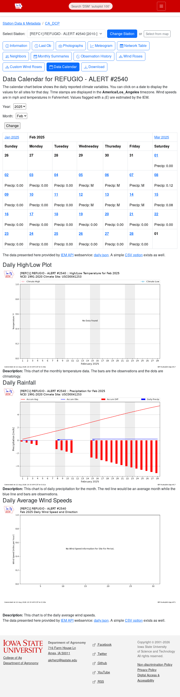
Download (96, 66)
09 (7, 194)
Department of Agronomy (20, 663)
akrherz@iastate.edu (62, 660)
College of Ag (12, 657)
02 (7, 174)
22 (156, 213)
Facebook (104, 644)
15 (156, 194)
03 (31, 174)
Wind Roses (132, 56)
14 (131, 194)
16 (7, 213)
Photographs (73, 45)
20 (107, 213)
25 (56, 233)
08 (156, 174)
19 (81, 213)
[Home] (18, 5)
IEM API (67, 254)
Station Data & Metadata (22, 23)
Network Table (135, 45)
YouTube (103, 672)
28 (131, 233)
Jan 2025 (12, 137)
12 (81, 194)
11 (56, 194)
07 (131, 174)
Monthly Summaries (53, 56)
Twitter (102, 653)
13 (107, 194)
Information (18, 45)
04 (56, 174)
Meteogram (103, 45)
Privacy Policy (147, 669)
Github (102, 663)
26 (81, 233)
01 (156, 155)
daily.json (101, 254)
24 (31, 233)
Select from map (157, 33)
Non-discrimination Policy (154, 664)
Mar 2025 (161, 137)
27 (107, 233)
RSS (100, 681)
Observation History (96, 56)
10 (31, 194)
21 (131, 213)
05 (81, 174)
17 (31, 213)
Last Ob (45, 45)
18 (56, 213)
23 (7, 233)
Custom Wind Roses (26, 66)
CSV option (134, 254)
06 (107, 174)
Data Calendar (65, 66)
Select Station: (14, 33)
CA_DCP (52, 23)
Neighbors (18, 56)
